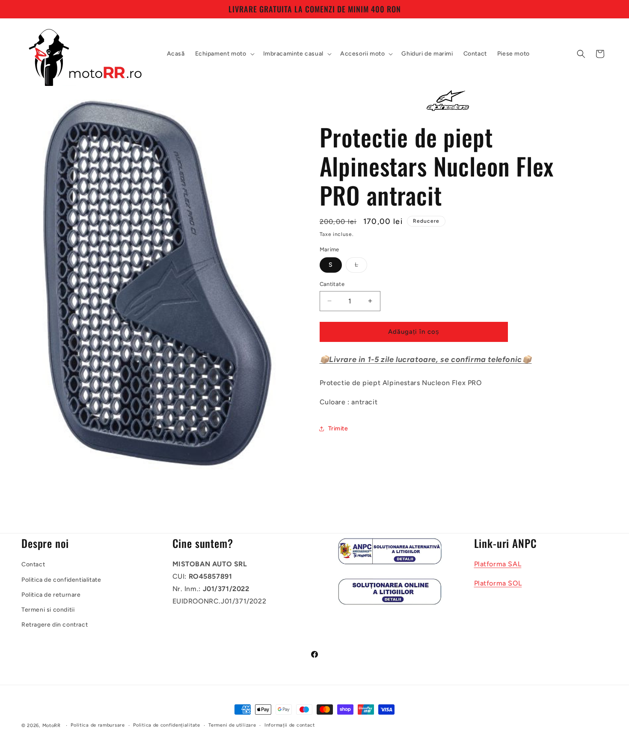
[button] (224, 54)
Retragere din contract (54, 625)
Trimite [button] (338, 428)
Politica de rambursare (98, 725)
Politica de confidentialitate (61, 579)
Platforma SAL (498, 564)
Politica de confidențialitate (166, 725)
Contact (33, 564)
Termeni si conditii (47, 609)
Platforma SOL (498, 584)
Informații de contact (289, 725)
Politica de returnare (51, 594)
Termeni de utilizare (232, 725)
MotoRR (51, 725)
